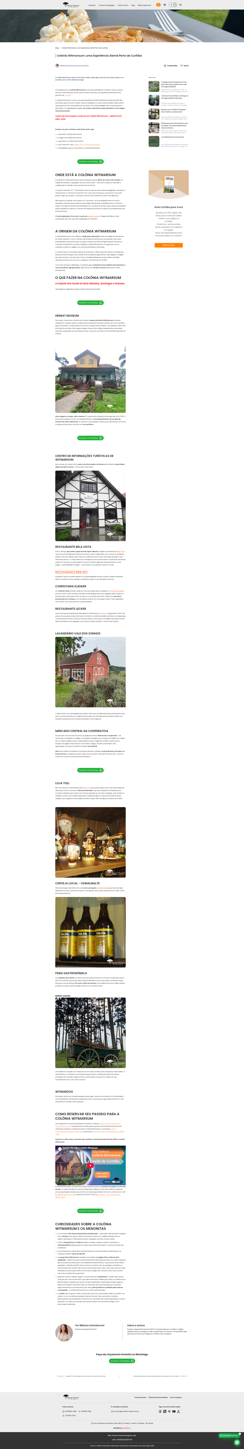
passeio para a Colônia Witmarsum (86, 144)
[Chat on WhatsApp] (237, 1442)
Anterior (61, 1376)
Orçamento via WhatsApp (88, 161)
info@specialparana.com (65, 1195)
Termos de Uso (140, 1397)
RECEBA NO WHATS (169, 245)
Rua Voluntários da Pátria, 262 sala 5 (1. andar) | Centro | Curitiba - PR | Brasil (123, 1423)
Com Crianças (176, 1397)
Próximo (183, 1376)
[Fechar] (240, 1434)
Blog (57, 48)
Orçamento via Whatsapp (119, 1361)
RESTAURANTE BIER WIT (71, 572)
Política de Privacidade (158, 1397)
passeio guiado (94, 216)
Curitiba (67, 95)
